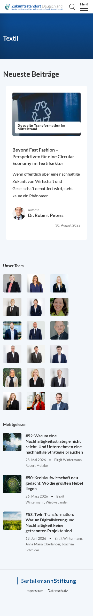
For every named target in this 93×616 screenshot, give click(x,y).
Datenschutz (58, 590)
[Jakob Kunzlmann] (12, 330)
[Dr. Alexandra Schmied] (36, 377)
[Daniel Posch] (36, 354)
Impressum (34, 590)
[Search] (72, 7)
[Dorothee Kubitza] (59, 307)
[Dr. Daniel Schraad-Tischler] (59, 377)
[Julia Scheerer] (12, 377)
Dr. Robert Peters (46, 215)
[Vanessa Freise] (59, 283)
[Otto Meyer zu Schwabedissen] (36, 330)
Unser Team (13, 265)
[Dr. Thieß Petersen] (12, 354)
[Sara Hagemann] (36, 307)
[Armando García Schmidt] (12, 307)
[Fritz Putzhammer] (59, 354)
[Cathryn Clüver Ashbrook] (12, 283)
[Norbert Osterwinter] (59, 330)
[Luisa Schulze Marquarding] (12, 401)
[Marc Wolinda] (59, 401)
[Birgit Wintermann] (36, 401)
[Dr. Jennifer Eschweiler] (36, 283)
